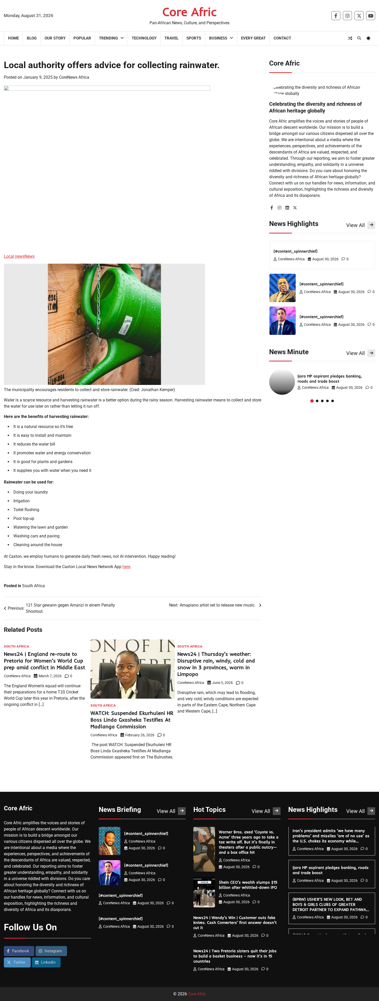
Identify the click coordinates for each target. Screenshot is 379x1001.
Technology (144, 38)
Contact (282, 38)
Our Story (55, 38)
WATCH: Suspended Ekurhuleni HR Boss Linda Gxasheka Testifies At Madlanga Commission (131, 720)
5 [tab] (332, 401)
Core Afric (189, 11)
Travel (171, 38)
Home (13, 38)
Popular (82, 38)
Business (218, 38)
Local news (14, 256)
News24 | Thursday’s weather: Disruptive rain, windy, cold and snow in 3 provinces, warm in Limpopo (216, 664)
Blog (32, 38)
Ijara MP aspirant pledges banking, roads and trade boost (330, 378)
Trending (108, 38)
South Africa (33, 585)
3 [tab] (322, 401)
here (126, 566)
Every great (253, 38)
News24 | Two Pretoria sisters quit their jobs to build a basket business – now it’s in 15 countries (235, 956)
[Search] (359, 38)
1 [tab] (312, 400)
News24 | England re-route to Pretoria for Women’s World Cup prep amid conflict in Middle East (45, 661)
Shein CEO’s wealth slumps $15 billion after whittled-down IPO (248, 885)
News (29, 256)
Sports (193, 38)
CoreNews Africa (74, 77)
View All (355, 225)
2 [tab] (317, 401)
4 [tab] (327, 401)
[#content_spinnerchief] (296, 251)
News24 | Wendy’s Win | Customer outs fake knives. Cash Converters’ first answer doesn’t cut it (235, 922)
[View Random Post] (350, 38)
